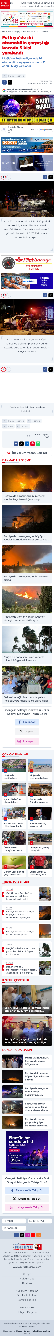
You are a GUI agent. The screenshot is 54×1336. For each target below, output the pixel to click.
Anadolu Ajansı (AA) (15, 130)
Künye (27, 1274)
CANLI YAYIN (39, 1221)
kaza (10, 426)
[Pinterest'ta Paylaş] (32, 443)
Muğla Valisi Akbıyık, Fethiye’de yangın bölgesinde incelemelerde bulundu (32, 5)
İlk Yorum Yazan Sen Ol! (29, 453)
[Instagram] (27, 1235)
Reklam (27, 1283)
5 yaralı (25, 426)
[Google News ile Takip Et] (46, 130)
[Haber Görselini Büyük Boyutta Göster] (27, 110)
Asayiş (17, 31)
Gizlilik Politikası (27, 1295)
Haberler (6, 31)
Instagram (29, 741)
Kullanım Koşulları (27, 1290)
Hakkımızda (27, 1278)
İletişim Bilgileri (27, 1312)
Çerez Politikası (27, 1299)
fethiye (36, 421)
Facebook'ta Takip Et (29, 1190)
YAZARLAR (12, 1228)
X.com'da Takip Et (29, 1198)
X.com (29, 731)
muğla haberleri (16, 76)
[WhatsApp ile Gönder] (38, 443)
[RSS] (38, 1235)
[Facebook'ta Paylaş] (4, 82)
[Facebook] (16, 1235)
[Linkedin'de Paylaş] (27, 443)
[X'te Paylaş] (10, 82)
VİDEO (10, 1221)
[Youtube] (33, 1235)
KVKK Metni (27, 1307)
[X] (22, 1235)
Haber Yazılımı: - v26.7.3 (26, 1332)
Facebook (29, 722)
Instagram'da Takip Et (29, 1207)
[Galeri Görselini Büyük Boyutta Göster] (27, 199)
